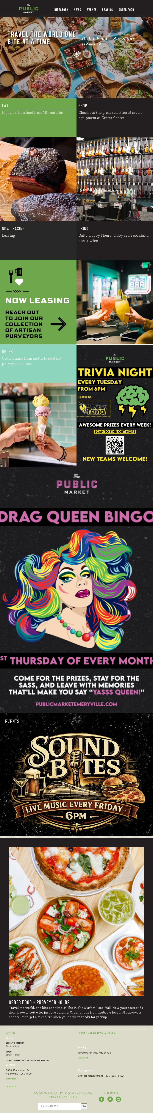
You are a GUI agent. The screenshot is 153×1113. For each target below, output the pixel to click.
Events (92, 10)
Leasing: (82, 1047)
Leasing (107, 10)
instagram (119, 1101)
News (77, 10)
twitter (110, 1101)
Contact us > (12, 1087)
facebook (102, 1101)
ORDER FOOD (126, 10)
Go (84, 1106)
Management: (85, 1070)
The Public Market (28, 8)
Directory (61, 10)
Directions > (12, 1079)
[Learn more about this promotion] (114, 405)
